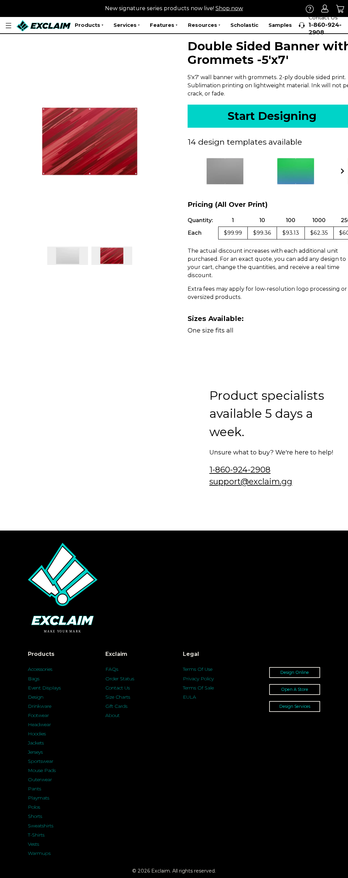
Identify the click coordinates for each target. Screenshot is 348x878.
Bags (33, 679)
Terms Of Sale (198, 688)
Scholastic (244, 25)
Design (36, 697)
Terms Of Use (197, 669)
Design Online (294, 672)
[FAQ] (309, 8)
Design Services (294, 706)
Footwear (38, 715)
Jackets (36, 743)
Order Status (119, 679)
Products (87, 25)
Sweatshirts (40, 826)
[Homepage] (43, 25)
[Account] (325, 8)
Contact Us (117, 688)
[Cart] (340, 8)
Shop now (229, 8)
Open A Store (294, 689)
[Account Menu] (8, 25)
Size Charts (117, 697)
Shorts (35, 816)
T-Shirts (36, 835)
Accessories (40, 669)
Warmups (39, 853)
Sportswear (40, 761)
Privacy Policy (198, 679)
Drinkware (39, 706)
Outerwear (40, 779)
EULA (189, 697)
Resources (202, 25)
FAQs (111, 669)
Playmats (38, 798)
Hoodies (37, 734)
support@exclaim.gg (250, 481)
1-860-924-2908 (240, 469)
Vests (33, 844)
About (112, 715)
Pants (34, 789)
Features (162, 25)
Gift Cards (116, 706)
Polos (34, 807)
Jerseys (35, 752)
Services (125, 25)
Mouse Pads (42, 770)
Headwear (39, 724)
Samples (280, 25)
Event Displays (44, 688)
